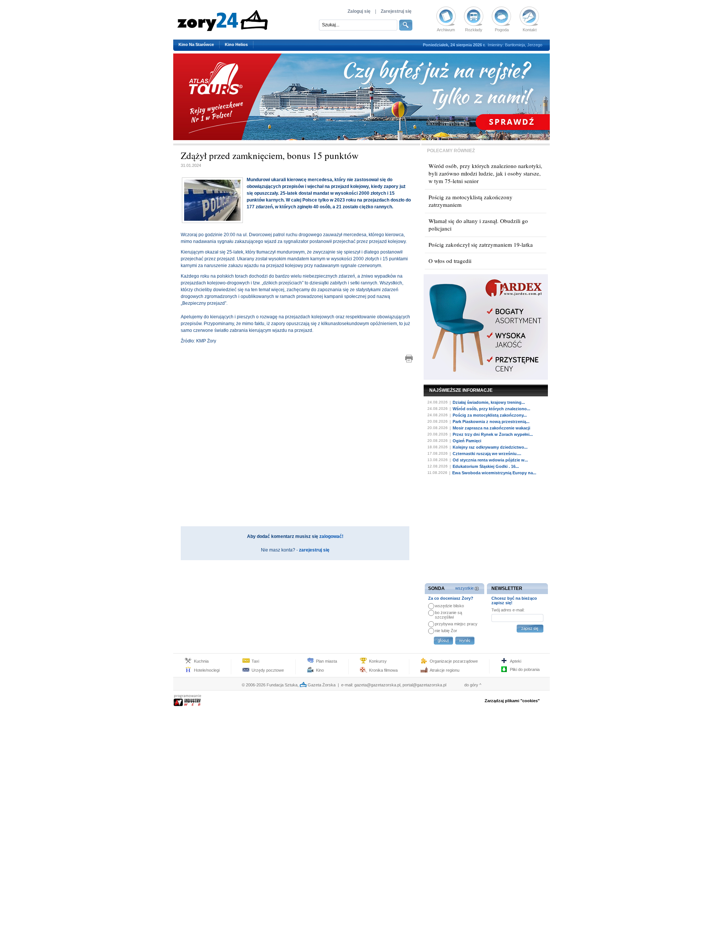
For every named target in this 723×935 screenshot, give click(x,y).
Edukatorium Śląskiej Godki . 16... (486, 466)
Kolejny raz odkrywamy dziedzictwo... (490, 447)
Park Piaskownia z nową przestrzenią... (491, 421)
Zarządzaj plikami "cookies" (512, 700)
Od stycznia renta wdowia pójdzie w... (490, 460)
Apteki (515, 661)
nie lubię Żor (446, 630)
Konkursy (378, 661)
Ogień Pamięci (467, 440)
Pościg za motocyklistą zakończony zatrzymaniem (471, 200)
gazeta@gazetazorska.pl (377, 685)
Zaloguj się (359, 11)
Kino (320, 670)
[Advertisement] (297, 397)
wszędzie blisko (449, 605)
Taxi (255, 661)
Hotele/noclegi (207, 670)
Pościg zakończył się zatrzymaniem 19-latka (481, 244)
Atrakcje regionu (444, 670)
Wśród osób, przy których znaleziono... (491, 408)
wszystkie (464, 588)
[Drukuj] (409, 358)
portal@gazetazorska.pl (424, 685)
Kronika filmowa (383, 670)
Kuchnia (201, 661)
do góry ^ (472, 685)
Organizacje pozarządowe (454, 661)
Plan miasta (326, 661)
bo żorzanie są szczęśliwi (448, 614)
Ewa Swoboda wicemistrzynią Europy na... (494, 473)
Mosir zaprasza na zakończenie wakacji (491, 428)
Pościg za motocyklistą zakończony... (490, 415)
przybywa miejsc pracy (456, 624)
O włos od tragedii (450, 260)
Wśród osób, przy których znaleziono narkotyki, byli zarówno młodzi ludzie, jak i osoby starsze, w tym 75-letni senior (485, 173)
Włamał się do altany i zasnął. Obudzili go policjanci (478, 224)
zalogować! (331, 536)
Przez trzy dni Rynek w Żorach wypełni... (493, 434)
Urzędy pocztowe (268, 670)
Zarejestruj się (396, 11)
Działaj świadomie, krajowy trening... (489, 402)
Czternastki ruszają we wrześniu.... (487, 453)
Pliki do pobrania (525, 669)
